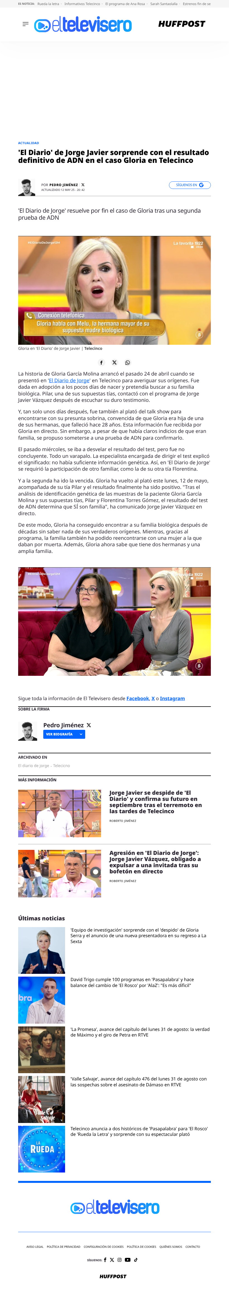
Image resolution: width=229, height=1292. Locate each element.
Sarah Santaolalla (164, 3)
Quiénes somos (170, 1247)
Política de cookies (141, 1247)
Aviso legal (35, 1247)
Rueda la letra (48, 3)
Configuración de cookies (104, 1247)
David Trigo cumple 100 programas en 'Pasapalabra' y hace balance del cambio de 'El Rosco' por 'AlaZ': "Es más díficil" (132, 982)
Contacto (192, 1247)
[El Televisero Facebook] (105, 1260)
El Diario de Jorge (69, 380)
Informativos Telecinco (83, 3)
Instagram (172, 698)
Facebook (138, 698)
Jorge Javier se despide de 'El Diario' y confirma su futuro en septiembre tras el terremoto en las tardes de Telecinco (155, 802)
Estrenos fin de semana (202, 3)
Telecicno (61, 765)
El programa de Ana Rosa (126, 3)
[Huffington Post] (182, 24)
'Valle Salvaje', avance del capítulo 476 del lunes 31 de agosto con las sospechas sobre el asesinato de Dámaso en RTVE (139, 1082)
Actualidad (28, 143)
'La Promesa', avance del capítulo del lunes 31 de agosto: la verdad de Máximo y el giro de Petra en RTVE (140, 1032)
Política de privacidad (63, 1247)
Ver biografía (59, 734)
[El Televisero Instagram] (119, 1260)
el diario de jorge (33, 765)
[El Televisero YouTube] (128, 1260)
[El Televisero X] (112, 1260)
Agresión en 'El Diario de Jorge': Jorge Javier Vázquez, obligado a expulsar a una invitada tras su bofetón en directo (155, 862)
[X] (83, 184)
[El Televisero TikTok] (136, 1260)
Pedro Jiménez (63, 185)
